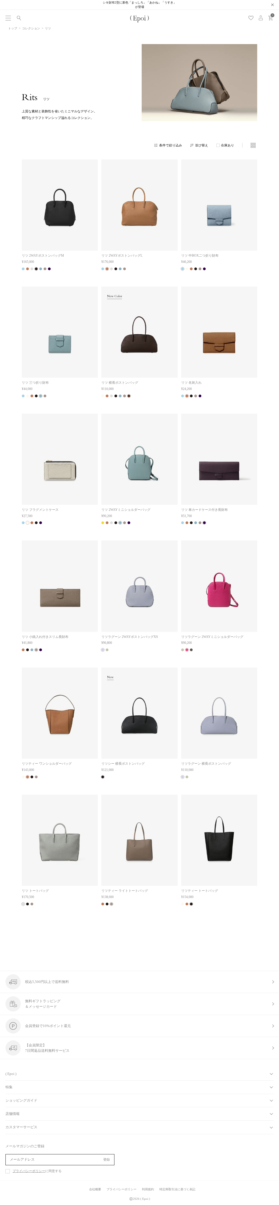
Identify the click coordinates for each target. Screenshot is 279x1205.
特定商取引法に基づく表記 (177, 1189)
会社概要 (95, 1189)
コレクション (31, 28)
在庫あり (227, 145)
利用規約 (148, 1189)
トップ (12, 28)
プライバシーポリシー (29, 1171)
